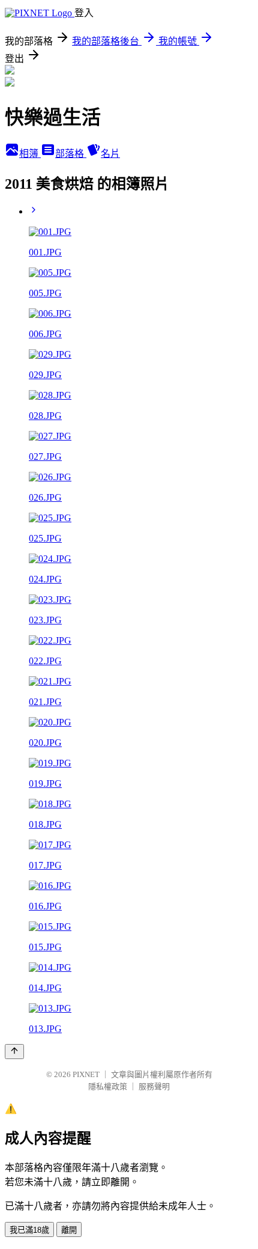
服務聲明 (154, 1086)
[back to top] (14, 1051)
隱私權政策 (107, 1086)
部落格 (70, 153)
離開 (69, 1230)
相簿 (30, 153)
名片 (110, 153)
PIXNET (86, 1074)
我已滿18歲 (29, 1230)
